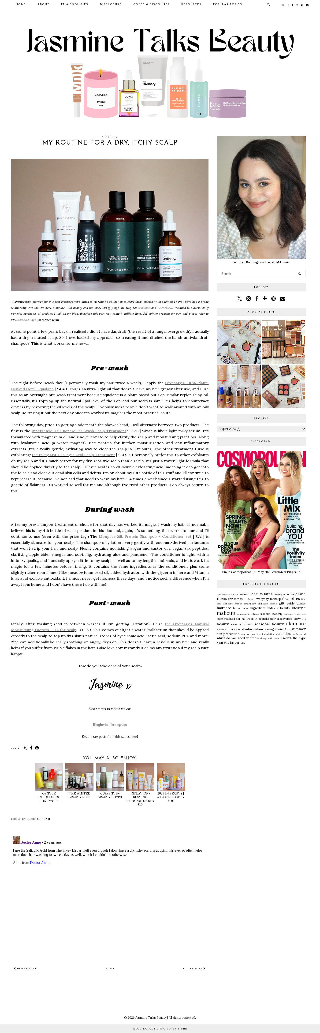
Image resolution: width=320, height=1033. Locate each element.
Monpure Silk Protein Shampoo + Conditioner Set (145, 536)
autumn (244, 594)
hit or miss (241, 608)
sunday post (248, 634)
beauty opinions (284, 594)
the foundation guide (270, 634)
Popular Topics (227, 4)
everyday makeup (268, 599)
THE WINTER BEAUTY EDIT (79, 795)
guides (301, 603)
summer (298, 629)
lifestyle (299, 607)
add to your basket (228, 594)
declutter (249, 599)
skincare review (228, 629)
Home (21, 4)
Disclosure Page (25, 319)
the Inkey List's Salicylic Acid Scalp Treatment (73, 454)
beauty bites (262, 594)
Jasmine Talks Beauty (151, 1018)
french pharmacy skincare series (256, 603)
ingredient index (262, 608)
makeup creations (248, 613)
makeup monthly (271, 613)
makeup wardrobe (295, 613)
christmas (235, 599)
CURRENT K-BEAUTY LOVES (110, 795)
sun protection (228, 634)
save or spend (241, 624)
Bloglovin (100, 725)
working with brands (269, 638)
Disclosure (111, 4)
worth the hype (294, 638)
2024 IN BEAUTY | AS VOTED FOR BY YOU (171, 797)
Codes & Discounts (151, 4)
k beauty (283, 608)
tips (287, 633)
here (133, 736)
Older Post (193, 968)
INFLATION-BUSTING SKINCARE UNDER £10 (140, 798)
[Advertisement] (261, 683)
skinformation (252, 629)
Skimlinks (144, 308)
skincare (44, 819)
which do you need (231, 638)
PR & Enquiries (74, 4)
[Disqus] (110, 892)
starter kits (282, 629)
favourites (291, 598)
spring (269, 629)
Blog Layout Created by (160, 1028)
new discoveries (281, 618)
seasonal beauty (269, 624)
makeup (226, 613)
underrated (299, 634)
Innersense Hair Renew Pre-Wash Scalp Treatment (79, 431)
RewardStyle (165, 308)
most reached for (229, 618)
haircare (29, 819)
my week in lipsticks (255, 618)
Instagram (118, 725)
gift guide (287, 603)
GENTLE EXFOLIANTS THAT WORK (49, 797)
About (43, 4)
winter (251, 638)
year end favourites (231, 643)
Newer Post (26, 968)
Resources (191, 4)
